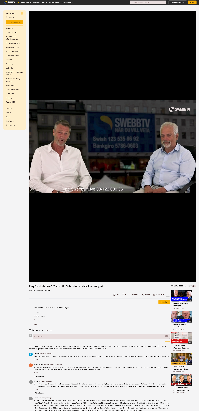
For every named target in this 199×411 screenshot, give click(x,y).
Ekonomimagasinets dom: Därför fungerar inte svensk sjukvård (181, 389)
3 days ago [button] (175, 350)
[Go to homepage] (9, 2)
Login (192, 2)
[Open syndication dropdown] (42, 330)
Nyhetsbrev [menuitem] (54, 2)
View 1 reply (39, 376)
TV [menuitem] (18, 2)
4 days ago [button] (175, 392)
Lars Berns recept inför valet (179, 325)
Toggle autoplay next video (194, 286)
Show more (37, 320)
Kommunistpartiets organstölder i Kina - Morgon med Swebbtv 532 (181, 367)
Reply (36, 359)
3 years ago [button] (39, 291)
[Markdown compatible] (166, 335)
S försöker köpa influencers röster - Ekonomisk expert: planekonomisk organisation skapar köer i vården (180, 346)
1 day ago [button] (175, 308)
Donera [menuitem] (36, 2)
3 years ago (48, 354)
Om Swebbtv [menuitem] (67, 2)
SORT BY (49, 330)
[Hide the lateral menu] (22, 13)
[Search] (132, 2)
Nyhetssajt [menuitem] (26, 2)
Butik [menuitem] (44, 2)
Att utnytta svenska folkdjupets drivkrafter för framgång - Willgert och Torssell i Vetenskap (180, 304)
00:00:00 (36, 316)
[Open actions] (168, 295)
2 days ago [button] (175, 329)
